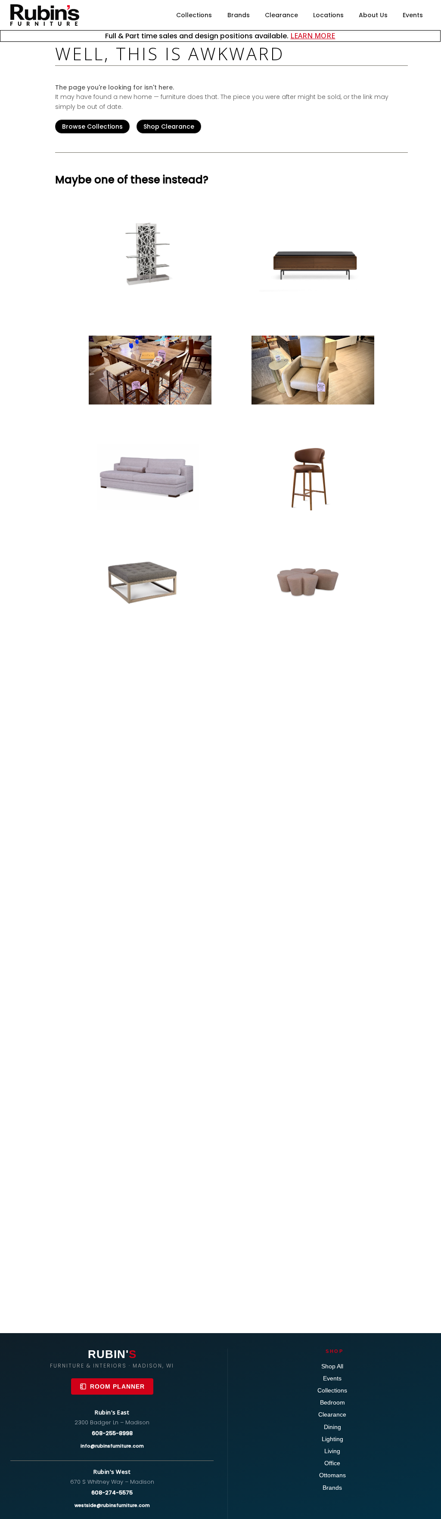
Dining (332, 1426)
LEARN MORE (312, 35)
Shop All (332, 1366)
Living (332, 1451)
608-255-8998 (112, 1433)
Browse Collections (92, 126)
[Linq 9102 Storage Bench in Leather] (313, 258)
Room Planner (117, 1386)
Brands (238, 15)
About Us (373, 15)
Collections (194, 15)
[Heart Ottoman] (313, 578)
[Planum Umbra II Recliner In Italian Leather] (313, 370)
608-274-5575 (112, 1492)
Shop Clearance (168, 126)
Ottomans (332, 1475)
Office (332, 1463)
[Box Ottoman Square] (150, 578)
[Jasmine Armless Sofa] (150, 477)
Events (413, 15)
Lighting (332, 1439)
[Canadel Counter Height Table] (150, 370)
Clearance (281, 15)
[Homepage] (44, 15)
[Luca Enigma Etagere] (150, 254)
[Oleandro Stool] (313, 477)
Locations (328, 15)
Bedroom (332, 1402)
